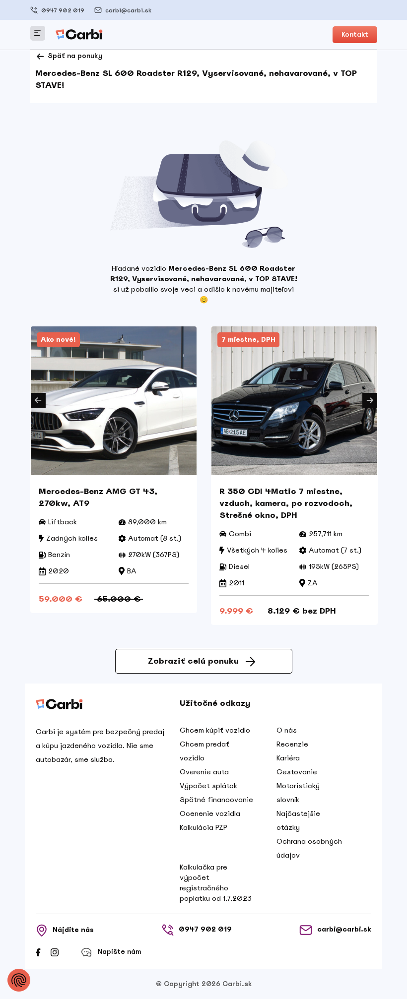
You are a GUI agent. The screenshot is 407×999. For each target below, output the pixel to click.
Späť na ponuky (74, 56)
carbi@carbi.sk (128, 10)
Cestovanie (296, 771)
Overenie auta (204, 771)
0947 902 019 (62, 10)
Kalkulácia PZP (203, 827)
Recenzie (292, 744)
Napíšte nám (119, 951)
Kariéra (288, 757)
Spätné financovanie (216, 799)
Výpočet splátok (208, 785)
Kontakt (354, 34)
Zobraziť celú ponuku (193, 661)
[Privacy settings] (18, 980)
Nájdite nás (73, 930)
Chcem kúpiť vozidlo (215, 730)
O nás (286, 730)
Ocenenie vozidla (210, 813)
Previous (38, 400)
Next (369, 400)
